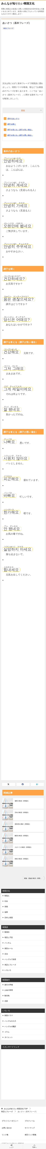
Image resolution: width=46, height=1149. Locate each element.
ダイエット (8, 1037)
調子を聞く (11, 124)
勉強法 (6, 932)
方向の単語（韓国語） (22, 812)
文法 (6, 954)
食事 (6, 912)
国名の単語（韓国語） (22, 859)
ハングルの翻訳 (10, 1026)
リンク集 (5, 1135)
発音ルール (8, 948)
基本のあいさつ (13, 118)
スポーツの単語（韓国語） (23, 847)
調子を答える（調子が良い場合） (20, 130)
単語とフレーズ (8, 28)
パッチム (7, 943)
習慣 (6, 907)
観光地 (6, 996)
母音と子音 (8, 937)
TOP (16, 1109)
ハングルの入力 (10, 1021)
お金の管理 (8, 990)
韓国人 (6, 896)
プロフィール (30, 1121)
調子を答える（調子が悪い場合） (20, 135)
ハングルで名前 (10, 959)
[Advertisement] (23, 54)
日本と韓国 (8, 918)
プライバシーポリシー (10, 1121)
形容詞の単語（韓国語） (23, 824)
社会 (6, 901)
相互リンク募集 (30, 1135)
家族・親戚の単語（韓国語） (33, 878)
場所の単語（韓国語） (22, 801)
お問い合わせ (7, 1128)
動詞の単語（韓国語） (22, 835)
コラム (6, 1032)
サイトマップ (30, 1128)
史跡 (6, 1001)
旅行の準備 (8, 985)
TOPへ (34, 1147)
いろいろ (7, 970)
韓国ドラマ (8, 1015)
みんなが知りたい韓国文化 (18, 3)
